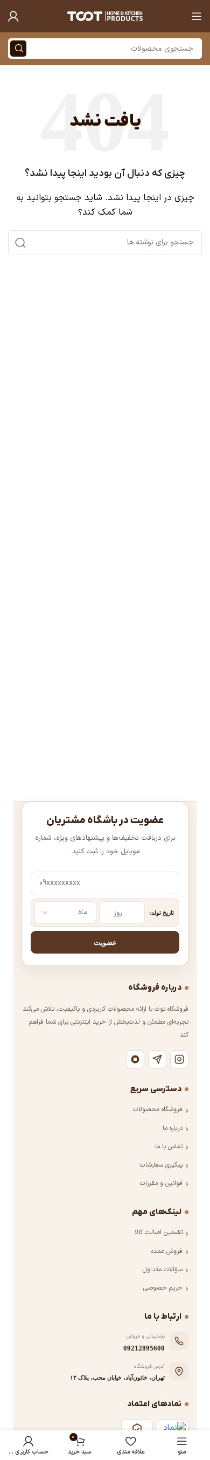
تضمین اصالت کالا (159, 1232)
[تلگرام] (157, 1059)
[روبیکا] (135, 1059)
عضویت (105, 942)
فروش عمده (167, 1251)
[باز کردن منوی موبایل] (196, 16)
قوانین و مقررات (161, 1183)
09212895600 (144, 1348)
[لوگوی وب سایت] (105, 16)
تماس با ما (169, 1146)
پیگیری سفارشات (161, 1165)
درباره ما (173, 1128)
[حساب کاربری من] (13, 16)
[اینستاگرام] (179, 1059)
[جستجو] (18, 48)
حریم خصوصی (163, 1288)
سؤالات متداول (163, 1269)
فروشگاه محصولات (158, 1109)
